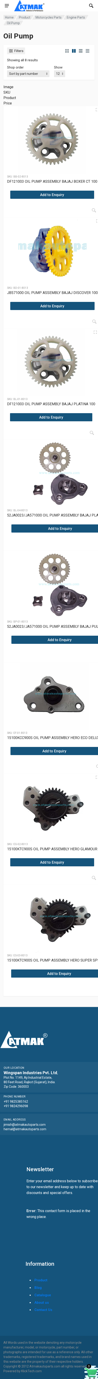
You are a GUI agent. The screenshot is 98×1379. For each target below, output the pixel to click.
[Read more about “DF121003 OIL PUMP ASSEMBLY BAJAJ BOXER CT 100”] (94, 210)
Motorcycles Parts (49, 17)
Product (24, 17)
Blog (38, 1288)
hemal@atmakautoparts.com (25, 1129)
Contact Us (43, 1310)
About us (41, 1303)
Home (9, 17)
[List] (80, 50)
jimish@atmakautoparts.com (25, 1124)
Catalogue (42, 1295)
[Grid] (67, 50)
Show (58, 67)
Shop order (15, 67)
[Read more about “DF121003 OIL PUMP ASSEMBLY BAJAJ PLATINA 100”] (92, 433)
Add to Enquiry (52, 195)
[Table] (87, 50)
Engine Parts (76, 17)
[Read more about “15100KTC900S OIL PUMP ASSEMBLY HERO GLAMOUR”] (94, 878)
